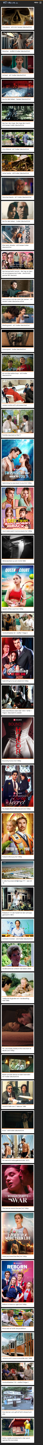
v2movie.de (5, 2)
